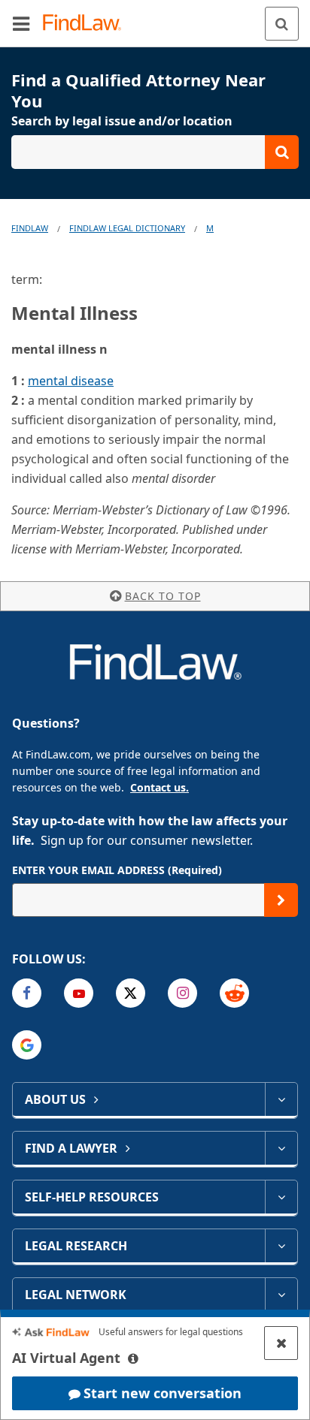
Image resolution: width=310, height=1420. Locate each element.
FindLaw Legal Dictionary (127, 228)
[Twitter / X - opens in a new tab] (130, 993)
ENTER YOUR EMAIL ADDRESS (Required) (117, 870)
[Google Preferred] (26, 1045)
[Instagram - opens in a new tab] (182, 993)
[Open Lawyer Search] (155, 152)
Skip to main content (155, 17)
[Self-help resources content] (281, 1196)
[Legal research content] (281, 1245)
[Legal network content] (281, 1294)
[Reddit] (234, 993)
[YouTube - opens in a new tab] (78, 993)
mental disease (71, 380)
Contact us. (159, 787)
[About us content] (281, 1099)
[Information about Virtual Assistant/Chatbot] (133, 1358)
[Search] (282, 24)
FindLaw (29, 228)
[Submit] (281, 900)
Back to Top (163, 596)
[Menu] (21, 23)
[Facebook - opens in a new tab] (26, 993)
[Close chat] (281, 1343)
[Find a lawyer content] (281, 1148)
